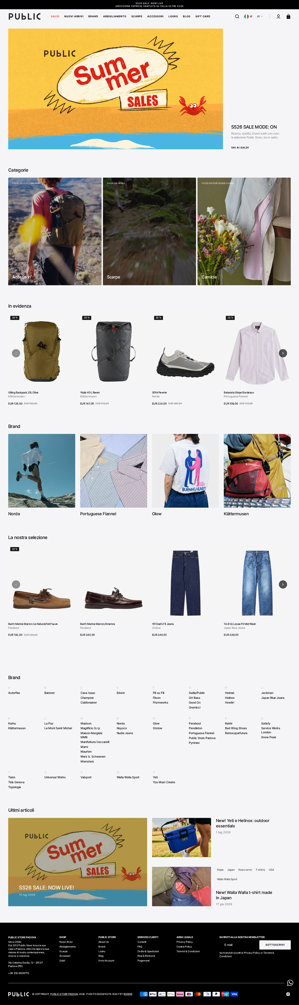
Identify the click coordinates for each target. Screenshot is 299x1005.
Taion (11, 777)
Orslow (156, 627)
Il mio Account (106, 960)
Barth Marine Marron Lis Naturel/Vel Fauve (33, 624)
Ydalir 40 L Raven (90, 392)
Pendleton (195, 728)
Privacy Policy (185, 941)
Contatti (141, 941)
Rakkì (228, 723)
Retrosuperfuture (236, 733)
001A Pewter (159, 392)
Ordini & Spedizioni (148, 951)
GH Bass (194, 697)
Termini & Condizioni (188, 951)
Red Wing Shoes (236, 728)
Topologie (14, 787)
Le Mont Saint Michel (58, 728)
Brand (101, 946)
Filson (156, 697)
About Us (103, 941)
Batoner (49, 693)
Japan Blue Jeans (234, 627)
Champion (87, 697)
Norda (156, 396)
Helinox (230, 697)
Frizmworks (160, 702)
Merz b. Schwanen (93, 756)
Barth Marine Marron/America (97, 624)
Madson (86, 723)
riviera (128, 994)
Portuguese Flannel (236, 396)
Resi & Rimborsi (146, 955)
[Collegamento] (55, 231)
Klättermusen (16, 396)
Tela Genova (16, 782)
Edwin (121, 693)
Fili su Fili (158, 693)
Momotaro (87, 761)
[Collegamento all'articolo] (77, 862)
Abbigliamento (67, 946)
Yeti (155, 777)
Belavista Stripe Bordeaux (239, 392)
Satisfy (265, 723)
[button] (237, 16)
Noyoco (122, 728)
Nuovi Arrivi (66, 941)
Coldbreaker (89, 702)
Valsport (86, 777)
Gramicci (194, 707)
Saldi (62, 960)
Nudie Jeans (125, 733)
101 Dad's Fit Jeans (163, 624)
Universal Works (55, 777)
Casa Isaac (88, 693)
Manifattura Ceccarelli (95, 742)
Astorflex (14, 693)
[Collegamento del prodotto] (41, 360)
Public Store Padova (202, 738)
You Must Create (164, 782)
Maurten (86, 751)
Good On (195, 702)
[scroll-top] (290, 996)
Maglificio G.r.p (90, 728)
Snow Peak (268, 737)
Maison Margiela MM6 (91, 735)
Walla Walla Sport (128, 777)
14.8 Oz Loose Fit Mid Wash (240, 624)
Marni (84, 747)
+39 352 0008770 (18, 973)
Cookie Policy (184, 946)
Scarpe (63, 951)
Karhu (12, 723)
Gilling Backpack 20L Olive (23, 392)
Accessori (64, 955)
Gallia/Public (197, 693)
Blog (100, 955)
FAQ (139, 946)
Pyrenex (194, 742)
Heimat (229, 693)
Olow (156, 723)
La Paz (48, 723)
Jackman (267, 693)
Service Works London (270, 730)
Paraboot (13, 627)
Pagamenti (143, 960)
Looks (101, 951)
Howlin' (229, 702)
